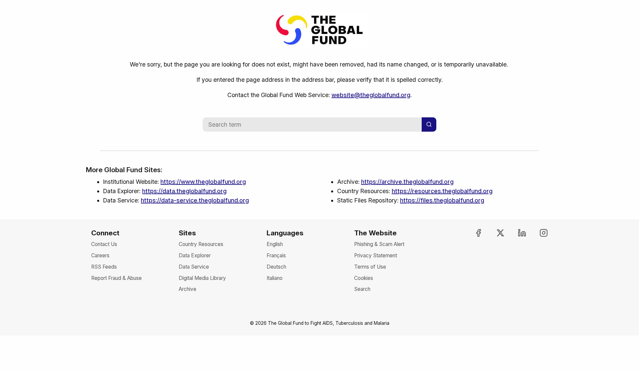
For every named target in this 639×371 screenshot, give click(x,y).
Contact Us (104, 244)
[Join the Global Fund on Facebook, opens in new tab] (473, 233)
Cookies (363, 278)
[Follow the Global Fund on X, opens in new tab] (494, 233)
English (275, 244)
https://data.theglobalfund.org (184, 190)
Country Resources (201, 244)
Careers (100, 255)
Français (276, 255)
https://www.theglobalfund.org (203, 181)
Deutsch (276, 267)
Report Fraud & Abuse (116, 278)
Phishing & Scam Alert (379, 244)
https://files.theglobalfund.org (442, 200)
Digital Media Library (202, 278)
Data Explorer (195, 255)
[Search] (429, 124)
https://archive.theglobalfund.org (407, 181)
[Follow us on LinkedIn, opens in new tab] (516, 233)
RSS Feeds (104, 267)
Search (362, 289)
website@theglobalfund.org (370, 94)
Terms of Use (370, 267)
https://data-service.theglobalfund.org (195, 200)
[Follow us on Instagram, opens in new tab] (538, 233)
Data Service (194, 267)
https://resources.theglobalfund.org (442, 190)
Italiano (275, 278)
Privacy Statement (375, 255)
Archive (187, 289)
